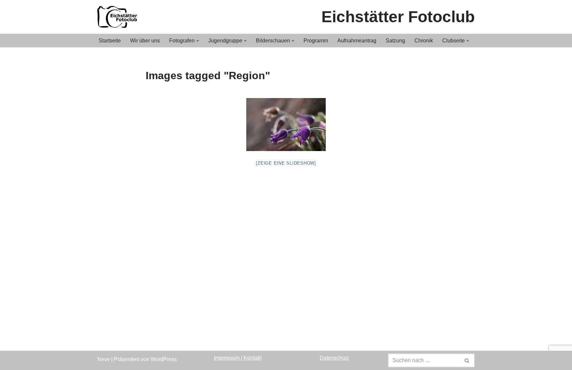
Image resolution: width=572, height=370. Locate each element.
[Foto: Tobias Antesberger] (286, 124)
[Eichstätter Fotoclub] (118, 17)
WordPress (164, 359)
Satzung (395, 40)
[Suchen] (467, 360)
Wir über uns (145, 40)
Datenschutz (334, 358)
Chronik (423, 40)
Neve (103, 359)
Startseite (110, 40)
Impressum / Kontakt (238, 358)
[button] (197, 40)
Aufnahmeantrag (356, 40)
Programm (316, 40)
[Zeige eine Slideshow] (286, 163)
